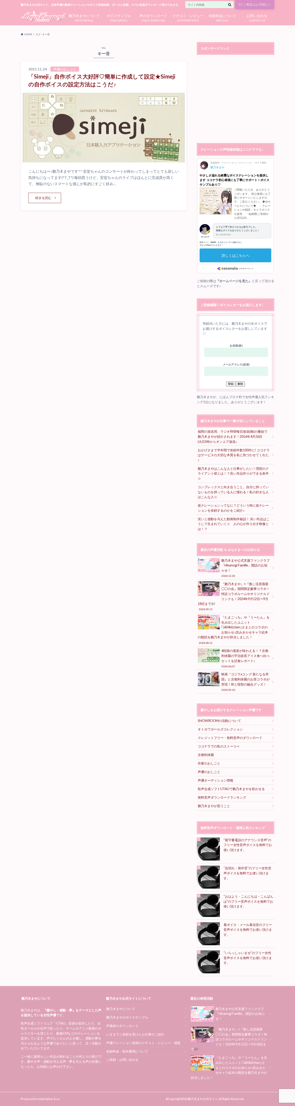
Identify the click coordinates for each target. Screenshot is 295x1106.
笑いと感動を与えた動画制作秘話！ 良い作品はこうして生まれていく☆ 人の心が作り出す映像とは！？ (233, 524)
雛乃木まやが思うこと (214, 806)
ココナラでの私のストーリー (219, 746)
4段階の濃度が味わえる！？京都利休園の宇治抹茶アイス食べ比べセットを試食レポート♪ (245, 658)
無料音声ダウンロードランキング (222, 797)
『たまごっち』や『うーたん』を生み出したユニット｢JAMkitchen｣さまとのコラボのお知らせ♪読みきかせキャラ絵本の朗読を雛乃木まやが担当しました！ (234, 629)
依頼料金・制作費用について (127, 1051)
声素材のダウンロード (122, 1026)
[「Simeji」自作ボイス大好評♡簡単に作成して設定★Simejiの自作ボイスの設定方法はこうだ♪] (103, 159)
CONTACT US (257, 17)
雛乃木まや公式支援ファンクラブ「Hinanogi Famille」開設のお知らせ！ (245, 567)
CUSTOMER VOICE (188, 17)
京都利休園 (206, 755)
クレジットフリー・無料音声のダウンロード (230, 738)
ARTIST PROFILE (84, 17)
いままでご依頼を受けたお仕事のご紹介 (135, 1034)
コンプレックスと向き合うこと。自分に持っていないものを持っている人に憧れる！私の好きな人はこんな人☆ (233, 492)
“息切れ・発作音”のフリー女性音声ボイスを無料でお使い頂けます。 (247, 873)
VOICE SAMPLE (119, 17)
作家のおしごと (209, 763)
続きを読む (43, 198)
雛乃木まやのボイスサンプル (127, 1017)
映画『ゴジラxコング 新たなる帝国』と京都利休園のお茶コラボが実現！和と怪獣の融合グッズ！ (245, 681)
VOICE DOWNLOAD (153, 17)
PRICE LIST (222, 17)
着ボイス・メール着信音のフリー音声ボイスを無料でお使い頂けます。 (248, 930)
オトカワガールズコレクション (220, 729)
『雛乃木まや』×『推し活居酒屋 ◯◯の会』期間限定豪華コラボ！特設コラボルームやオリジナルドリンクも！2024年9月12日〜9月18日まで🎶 (234, 596)
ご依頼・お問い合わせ (122, 1060)
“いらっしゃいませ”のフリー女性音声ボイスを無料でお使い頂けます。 (248, 958)
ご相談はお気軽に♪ (257, 4)
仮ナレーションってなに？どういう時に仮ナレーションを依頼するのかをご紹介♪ (233, 507)
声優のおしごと (209, 772)
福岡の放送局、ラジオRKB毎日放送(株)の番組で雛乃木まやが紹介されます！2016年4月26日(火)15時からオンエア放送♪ (232, 436)
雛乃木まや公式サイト (203, 1099)
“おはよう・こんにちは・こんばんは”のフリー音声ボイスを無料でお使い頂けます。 (248, 901)
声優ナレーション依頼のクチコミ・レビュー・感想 (143, 1043)
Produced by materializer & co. (40, 1099)
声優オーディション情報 (215, 780)
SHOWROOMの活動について (219, 721)
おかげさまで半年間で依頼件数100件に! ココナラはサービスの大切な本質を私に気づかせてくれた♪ (234, 455)
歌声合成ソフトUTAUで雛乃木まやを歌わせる (231, 789)
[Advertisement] (235, 99)
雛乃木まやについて (120, 1009)
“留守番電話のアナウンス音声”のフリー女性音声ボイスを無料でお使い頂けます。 (248, 845)
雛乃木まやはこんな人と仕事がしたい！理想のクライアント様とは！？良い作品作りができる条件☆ (233, 473)
